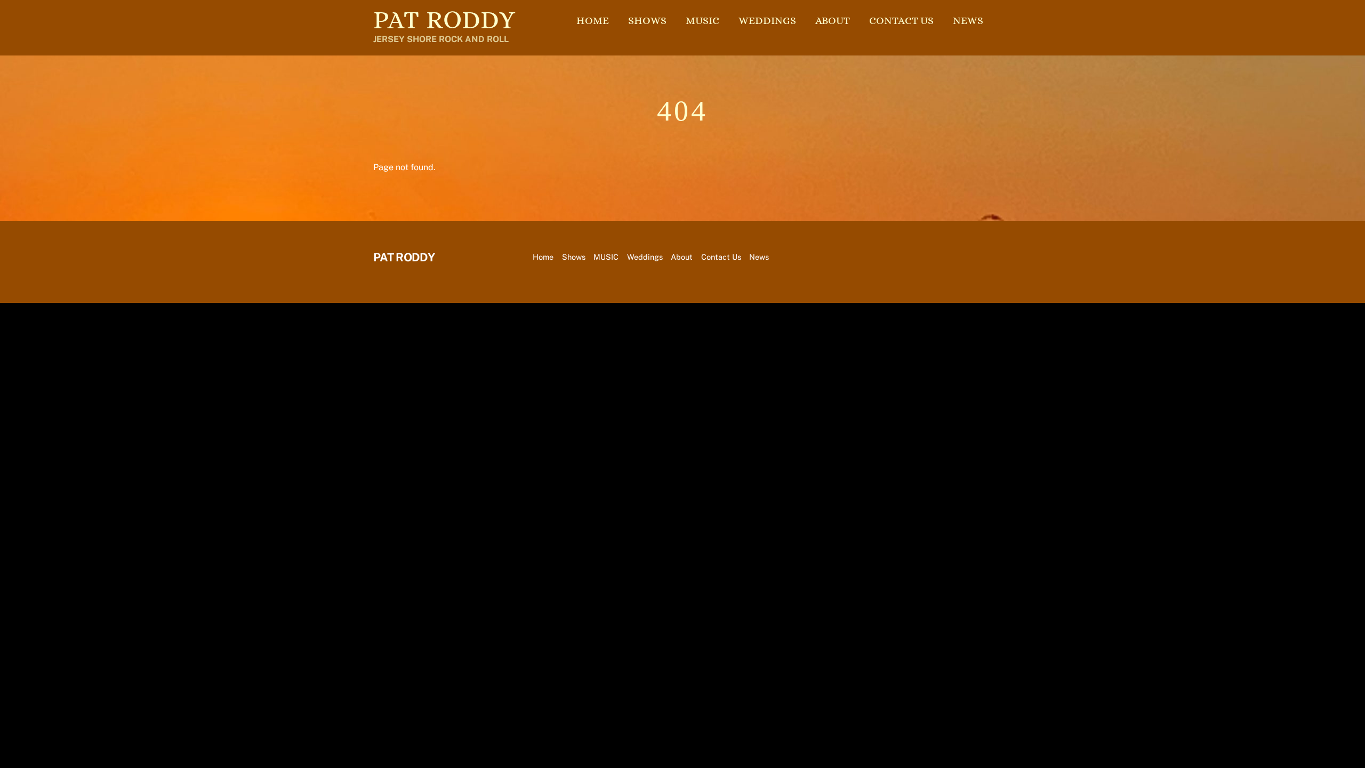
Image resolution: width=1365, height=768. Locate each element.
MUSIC (702, 20)
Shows (647, 20)
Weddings (767, 20)
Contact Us (901, 20)
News (968, 20)
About (832, 20)
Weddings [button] (645, 256)
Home (592, 20)
